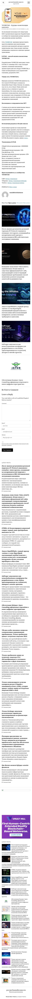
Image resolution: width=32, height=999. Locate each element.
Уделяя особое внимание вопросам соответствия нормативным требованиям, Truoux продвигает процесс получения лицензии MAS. (14, 633)
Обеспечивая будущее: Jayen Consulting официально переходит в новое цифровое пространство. (15, 607)
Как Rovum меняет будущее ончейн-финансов (15, 766)
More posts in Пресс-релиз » (23, 202)
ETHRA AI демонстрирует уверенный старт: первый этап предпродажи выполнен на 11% (16, 530)
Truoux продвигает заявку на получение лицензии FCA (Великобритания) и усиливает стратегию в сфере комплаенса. (14, 658)
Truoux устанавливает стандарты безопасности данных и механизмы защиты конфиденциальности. (20, 980)
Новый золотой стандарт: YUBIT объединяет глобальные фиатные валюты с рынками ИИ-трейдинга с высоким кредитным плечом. (20, 972)
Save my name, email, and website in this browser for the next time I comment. (15, 444)
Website (3, 435)
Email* (3, 429)
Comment (4, 403)
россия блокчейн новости (16, 2)
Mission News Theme (11, 996)
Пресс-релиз (13, 187)
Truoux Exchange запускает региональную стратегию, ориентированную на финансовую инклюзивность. (14, 714)
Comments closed (7, 491)
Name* (3, 423)
